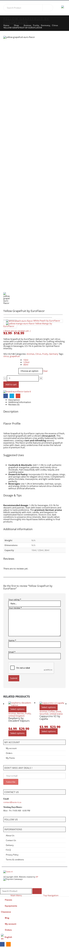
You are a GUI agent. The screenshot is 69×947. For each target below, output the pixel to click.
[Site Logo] (8, 871)
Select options (17, 709)
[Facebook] (2, 944)
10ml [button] (25, 359)
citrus (6, 356)
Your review (15, 608)
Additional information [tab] (19, 402)
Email (18, 396)
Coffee (51, 711)
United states (56, 713)
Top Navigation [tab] (50, 895)
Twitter (12, 396)
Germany (53, 353)
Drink (58, 711)
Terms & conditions (15, 859)
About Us (10, 835)
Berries (20, 713)
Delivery (10, 845)
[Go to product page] (21, 704)
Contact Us (11, 840)
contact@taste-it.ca (12, 802)
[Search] (48, 7)
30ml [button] (25, 364)
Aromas (30, 353)
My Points (10, 758)
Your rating (14, 599)
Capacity (7, 359)
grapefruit (15, 356)
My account (11, 748)
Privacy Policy (12, 854)
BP (37, 877)
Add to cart (11, 384)
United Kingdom (16, 715)
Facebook (5, 396)
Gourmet (44, 713)
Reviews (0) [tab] (13, 404)
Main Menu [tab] (16, 895)
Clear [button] (45, 370)
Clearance (6, 911)
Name (12, 640)
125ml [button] (26, 362)
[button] (58, 8)
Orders (9, 753)
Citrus (38, 353)
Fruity (45, 353)
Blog (7, 917)
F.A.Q (8, 849)
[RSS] (8, 944)
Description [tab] (14, 400)
